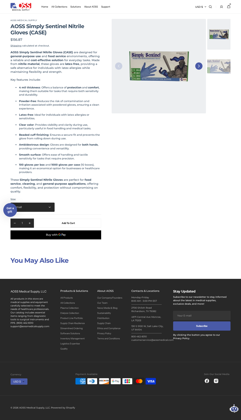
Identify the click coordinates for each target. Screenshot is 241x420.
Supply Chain (104, 323)
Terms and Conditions (108, 338)
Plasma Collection (69, 307)
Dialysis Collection (69, 313)
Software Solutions (70, 333)
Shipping (15, 45)
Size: (13, 199)
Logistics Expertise (70, 343)
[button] (210, 7)
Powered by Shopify (63, 407)
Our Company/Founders (109, 297)
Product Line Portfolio (71, 318)
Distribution (103, 318)
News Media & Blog (107, 307)
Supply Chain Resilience (72, 323)
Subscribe (201, 325)
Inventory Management (72, 338)
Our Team (102, 302)
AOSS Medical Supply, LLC (34, 407)
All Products (66, 297)
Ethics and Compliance (108, 328)
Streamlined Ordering (71, 328)
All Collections (67, 302)
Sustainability (104, 313)
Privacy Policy (104, 333)
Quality (64, 348)
